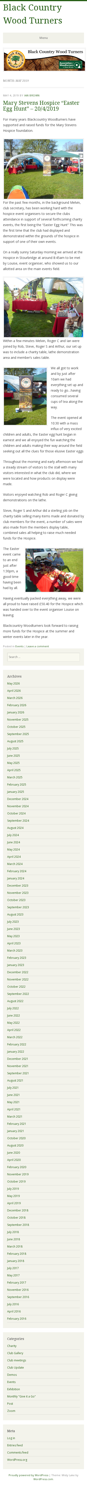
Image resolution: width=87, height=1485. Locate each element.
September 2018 (18, 1225)
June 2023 (13, 929)
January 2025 (15, 792)
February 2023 (16, 958)
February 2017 (16, 1283)
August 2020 (15, 1145)
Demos (12, 1375)
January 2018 (15, 1261)
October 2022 (16, 987)
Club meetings (16, 1360)
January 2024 (15, 878)
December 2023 (17, 886)
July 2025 (13, 748)
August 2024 (15, 828)
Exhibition (13, 1389)
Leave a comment (37, 646)
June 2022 (13, 1015)
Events (19, 646)
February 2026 (16, 705)
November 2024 (18, 806)
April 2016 (14, 1311)
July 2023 (13, 922)
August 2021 (15, 1080)
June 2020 (13, 1153)
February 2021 (16, 1124)
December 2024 (17, 799)
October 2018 (16, 1218)
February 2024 (16, 871)
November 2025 (18, 720)
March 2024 (15, 864)
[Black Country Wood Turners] (44, 70)
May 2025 (13, 763)
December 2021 (17, 1059)
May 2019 (13, 1196)
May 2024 (13, 849)
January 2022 (15, 1052)
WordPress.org (17, 1460)
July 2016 (13, 1304)
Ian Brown (32, 95)
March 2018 (15, 1246)
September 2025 (18, 734)
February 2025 (16, 785)
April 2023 (14, 943)
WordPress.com (43, 1479)
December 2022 (17, 972)
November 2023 (18, 893)
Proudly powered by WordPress (28, 1475)
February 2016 (16, 1319)
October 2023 (16, 900)
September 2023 (18, 907)
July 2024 (13, 835)
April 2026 (14, 691)
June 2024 (13, 842)
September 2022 (18, 994)
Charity (11, 1346)
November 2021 (18, 1066)
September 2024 (18, 821)
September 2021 (18, 1073)
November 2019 (18, 1174)
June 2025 (13, 756)
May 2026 (13, 683)
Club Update (15, 1368)
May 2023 (13, 936)
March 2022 (15, 1037)
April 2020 (14, 1160)
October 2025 (16, 727)
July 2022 (13, 1008)
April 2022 (14, 1030)
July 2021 (13, 1088)
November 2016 (18, 1290)
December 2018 (17, 1210)
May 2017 (13, 1275)
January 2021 (15, 1131)
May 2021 (13, 1102)
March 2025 (15, 777)
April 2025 (14, 770)
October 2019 (16, 1181)
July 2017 (13, 1268)
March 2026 (15, 698)
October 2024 (16, 813)
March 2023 (15, 951)
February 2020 (16, 1167)
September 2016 (18, 1297)
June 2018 (13, 1239)
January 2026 (15, 712)
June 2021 (13, 1095)
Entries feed (15, 1445)
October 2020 (16, 1138)
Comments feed (17, 1452)
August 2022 (15, 1001)
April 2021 (14, 1109)
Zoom (11, 1411)
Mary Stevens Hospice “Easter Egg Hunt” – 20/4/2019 (41, 106)
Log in (11, 1438)
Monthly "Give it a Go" (21, 1396)
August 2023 (15, 914)
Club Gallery (15, 1353)
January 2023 (15, 965)
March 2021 (15, 1117)
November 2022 (18, 979)
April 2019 (14, 1203)
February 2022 (16, 1044)
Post (10, 1404)
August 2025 (15, 741)
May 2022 (13, 1023)
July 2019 (13, 1189)
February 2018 (16, 1254)
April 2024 (14, 857)
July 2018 (13, 1232)
